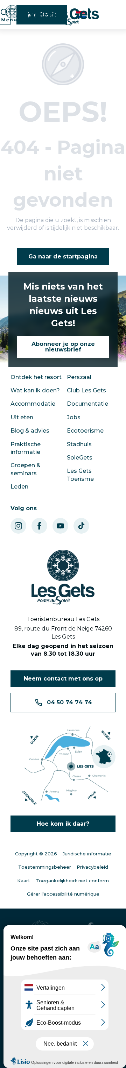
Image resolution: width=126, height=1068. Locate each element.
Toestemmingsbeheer (44, 867)
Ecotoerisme (85, 430)
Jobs (73, 417)
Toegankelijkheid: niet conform (72, 880)
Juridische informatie (87, 853)
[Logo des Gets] (62, 577)
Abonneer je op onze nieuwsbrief (63, 347)
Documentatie (87, 403)
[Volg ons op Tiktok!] (81, 526)
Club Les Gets (86, 390)
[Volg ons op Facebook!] (39, 526)
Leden (19, 486)
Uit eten (21, 417)
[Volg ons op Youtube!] (60, 526)
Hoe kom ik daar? (63, 823)
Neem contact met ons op (63, 678)
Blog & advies (29, 430)
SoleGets (79, 457)
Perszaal (79, 377)
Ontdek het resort (36, 377)
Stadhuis (79, 444)
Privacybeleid (92, 867)
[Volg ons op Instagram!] (18, 526)
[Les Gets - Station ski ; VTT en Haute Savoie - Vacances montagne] (63, 15)
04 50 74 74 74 (69, 702)
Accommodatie (32, 403)
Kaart (23, 880)
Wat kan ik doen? (35, 390)
